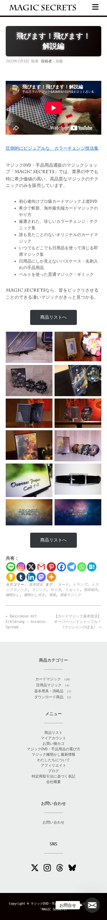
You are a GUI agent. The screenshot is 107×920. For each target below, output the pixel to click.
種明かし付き (34, 595)
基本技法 (36, 584)
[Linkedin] (31, 577)
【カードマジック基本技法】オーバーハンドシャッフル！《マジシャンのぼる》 (77, 621)
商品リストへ (53, 317)
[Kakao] (10, 577)
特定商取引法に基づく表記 (53, 776)
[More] (51, 577)
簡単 (52, 595)
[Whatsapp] (81, 566)
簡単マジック (70, 595)
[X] (31, 566)
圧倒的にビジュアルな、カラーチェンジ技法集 (52, 148)
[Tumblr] (20, 577)
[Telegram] (71, 566)
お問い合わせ (53, 822)
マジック (39, 590)
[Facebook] (61, 566)
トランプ (80, 584)
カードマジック (48, 679)
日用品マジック (49, 685)
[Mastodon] (41, 577)
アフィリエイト (53, 765)
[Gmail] (41, 566)
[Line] (10, 566)
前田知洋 (90, 590)
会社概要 (53, 782)
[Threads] (59, 868)
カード (63, 584)
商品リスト (53, 732)
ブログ (53, 771)
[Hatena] (91, 566)
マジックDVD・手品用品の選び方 (53, 749)
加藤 (59, 61)
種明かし (13, 595)
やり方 (55, 590)
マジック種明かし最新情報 (53, 754)
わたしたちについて (53, 760)
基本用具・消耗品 (48, 691)
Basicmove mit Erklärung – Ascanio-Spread (26, 621)
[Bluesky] (72, 868)
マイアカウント (53, 738)
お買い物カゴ (53, 743)
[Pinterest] (51, 566)
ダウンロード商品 (48, 697)
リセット (72, 590)
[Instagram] (20, 566)
